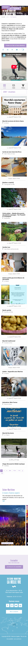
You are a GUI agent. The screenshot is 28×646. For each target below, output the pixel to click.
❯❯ (2, 473)
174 (19, 470)
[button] (25, 14)
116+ (14, 470)
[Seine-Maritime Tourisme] (8, 14)
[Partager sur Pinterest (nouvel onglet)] (12, 50)
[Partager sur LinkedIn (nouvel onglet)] (7, 50)
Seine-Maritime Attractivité (5, 2)
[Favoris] (22, 14)
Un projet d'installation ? (14, 3)
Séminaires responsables (23, 2)
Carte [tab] (13, 88)
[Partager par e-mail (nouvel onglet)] (17, 50)
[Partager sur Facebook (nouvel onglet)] (3, 50)
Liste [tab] (4, 88)
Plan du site (23, 636)
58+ (10, 470)
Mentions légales (15, 636)
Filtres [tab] (23, 88)
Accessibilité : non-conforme (14, 639)
